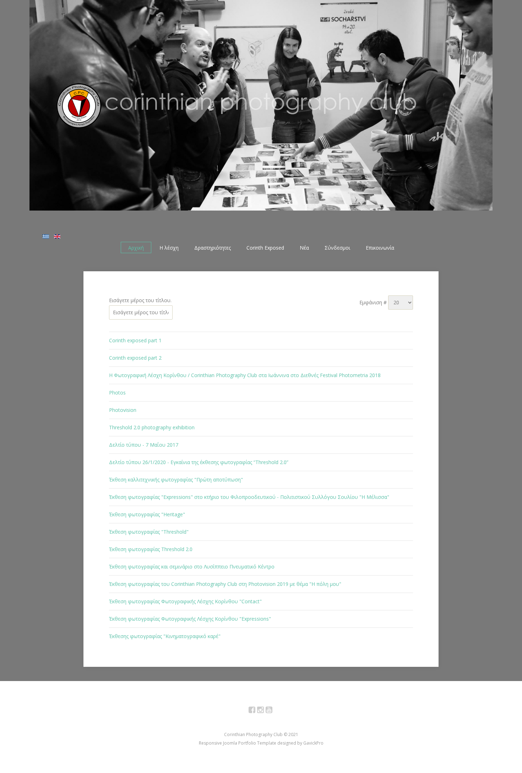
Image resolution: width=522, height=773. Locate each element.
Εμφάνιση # (373, 302)
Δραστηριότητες (212, 247)
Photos (117, 392)
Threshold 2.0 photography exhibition (152, 427)
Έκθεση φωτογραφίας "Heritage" (147, 514)
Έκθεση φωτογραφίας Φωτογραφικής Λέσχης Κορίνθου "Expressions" (190, 618)
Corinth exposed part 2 (135, 357)
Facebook (255, 711)
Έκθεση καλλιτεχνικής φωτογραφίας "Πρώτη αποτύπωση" (176, 479)
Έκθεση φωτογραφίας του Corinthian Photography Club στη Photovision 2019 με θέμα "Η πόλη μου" (225, 584)
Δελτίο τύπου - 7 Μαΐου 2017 (143, 444)
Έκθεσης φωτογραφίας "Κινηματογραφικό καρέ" (165, 636)
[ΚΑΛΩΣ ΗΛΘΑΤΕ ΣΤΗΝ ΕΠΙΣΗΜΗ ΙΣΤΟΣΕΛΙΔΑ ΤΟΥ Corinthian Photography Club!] (261, 105)
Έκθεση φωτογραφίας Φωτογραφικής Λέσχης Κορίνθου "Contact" (185, 601)
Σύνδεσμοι (337, 247)
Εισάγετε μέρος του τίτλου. (141, 300)
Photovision (122, 410)
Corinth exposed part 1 (135, 340)
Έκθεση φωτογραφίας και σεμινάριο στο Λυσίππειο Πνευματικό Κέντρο (191, 566)
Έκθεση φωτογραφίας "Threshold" (149, 531)
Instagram (264, 711)
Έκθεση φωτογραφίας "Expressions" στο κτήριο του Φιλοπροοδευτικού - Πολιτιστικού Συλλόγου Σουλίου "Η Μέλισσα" (249, 497)
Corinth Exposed (265, 247)
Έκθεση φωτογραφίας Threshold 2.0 (150, 549)
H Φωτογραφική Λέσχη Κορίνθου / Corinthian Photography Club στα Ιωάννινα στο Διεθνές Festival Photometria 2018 (245, 375)
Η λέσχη (169, 247)
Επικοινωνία (380, 247)
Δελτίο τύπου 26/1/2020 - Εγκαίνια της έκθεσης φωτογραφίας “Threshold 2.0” (198, 462)
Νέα (304, 247)
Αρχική (136, 247)
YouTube (272, 711)
